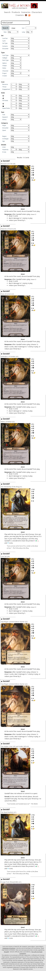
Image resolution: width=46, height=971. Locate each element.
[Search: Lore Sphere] (36, 541)
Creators (20, 15)
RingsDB (6, 952)
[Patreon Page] (29, 15)
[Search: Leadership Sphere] (34, 541)
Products (16, 12)
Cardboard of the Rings (8, 948)
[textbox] (15, 23)
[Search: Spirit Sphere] (8, 543)
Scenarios (25, 12)
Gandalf (6, 161)
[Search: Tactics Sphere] (38, 541)
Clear (13, 28)
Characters (37, 12)
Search (7, 12)
